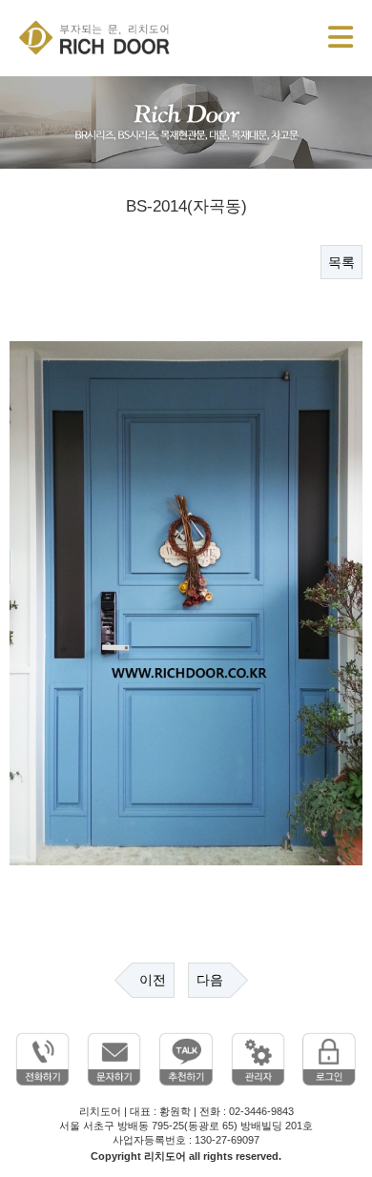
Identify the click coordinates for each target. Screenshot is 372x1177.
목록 (341, 262)
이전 (152, 979)
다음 (209, 979)
